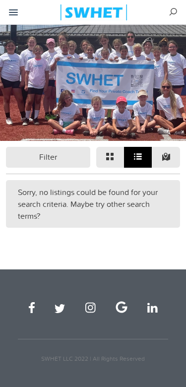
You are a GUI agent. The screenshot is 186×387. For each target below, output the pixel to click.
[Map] (166, 157)
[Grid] (110, 157)
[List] (138, 157)
